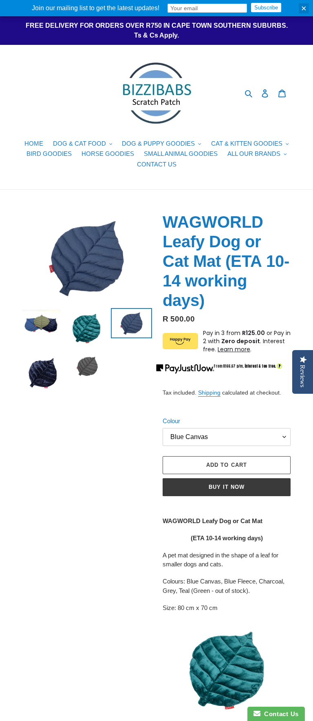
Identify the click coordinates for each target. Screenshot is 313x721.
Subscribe (266, 7)
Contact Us (279, 713)
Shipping (209, 392)
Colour (171, 420)
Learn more (234, 349)
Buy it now (227, 487)
